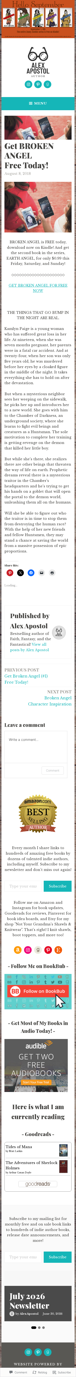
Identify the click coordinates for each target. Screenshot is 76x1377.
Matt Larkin (15, 1151)
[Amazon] (18, 950)
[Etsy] (58, 950)
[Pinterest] (48, 950)
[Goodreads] (47, 84)
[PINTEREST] (38, 1352)
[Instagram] (28, 84)
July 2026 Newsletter (29, 1300)
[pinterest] (38, 84)
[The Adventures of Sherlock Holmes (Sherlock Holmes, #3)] (63, 1172)
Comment (52, 770)
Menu (40, 103)
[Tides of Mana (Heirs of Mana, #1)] (63, 1155)
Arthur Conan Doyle (20, 1172)
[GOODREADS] (48, 1352)
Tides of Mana (19, 1147)
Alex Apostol (29, 1313)
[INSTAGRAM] (28, 1352)
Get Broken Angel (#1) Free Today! (26, 676)
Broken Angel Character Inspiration (50, 698)
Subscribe (57, 886)
